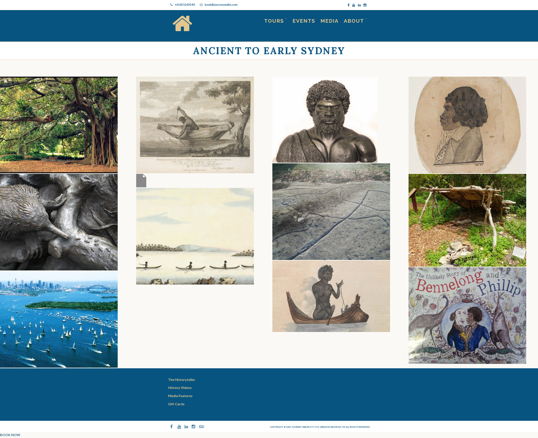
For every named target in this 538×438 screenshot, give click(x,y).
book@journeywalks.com (221, 4)
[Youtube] (353, 5)
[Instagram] (365, 5)
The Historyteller (181, 380)
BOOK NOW (10, 435)
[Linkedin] (359, 5)
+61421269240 (185, 4)
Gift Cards (176, 404)
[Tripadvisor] (199, 426)
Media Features (180, 396)
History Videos (180, 387)
